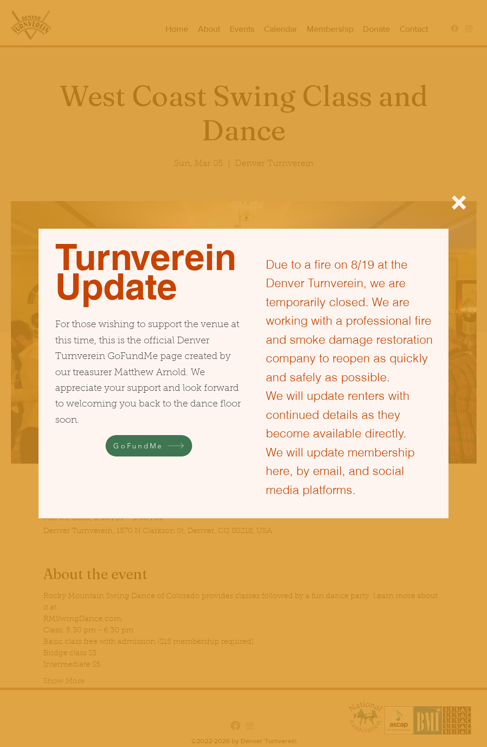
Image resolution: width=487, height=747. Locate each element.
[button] (459, 202)
